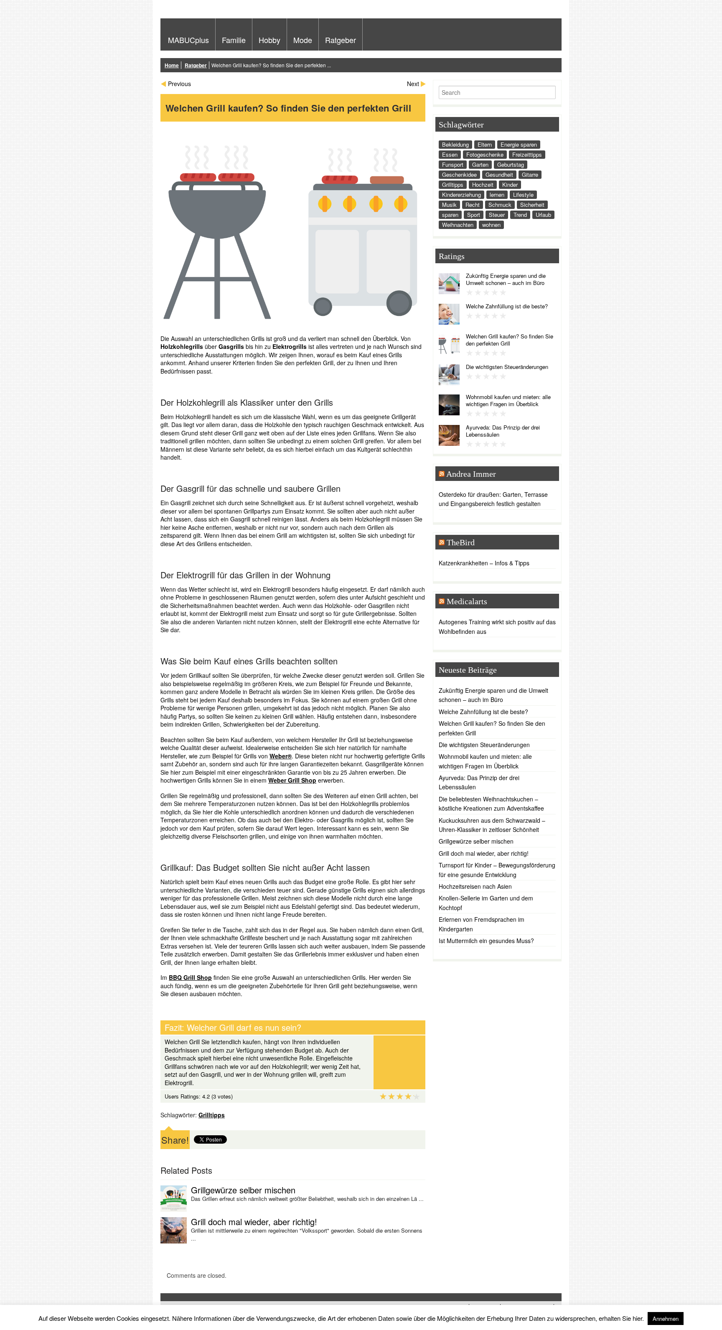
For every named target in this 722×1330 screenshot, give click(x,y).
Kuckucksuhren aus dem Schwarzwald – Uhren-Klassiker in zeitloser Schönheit (492, 825)
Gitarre (530, 174)
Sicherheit (532, 205)
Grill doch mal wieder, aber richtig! (254, 1222)
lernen (497, 194)
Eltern (485, 144)
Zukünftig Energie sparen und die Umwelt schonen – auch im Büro (506, 279)
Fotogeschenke (484, 154)
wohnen (491, 225)
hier (637, 1318)
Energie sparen (519, 144)
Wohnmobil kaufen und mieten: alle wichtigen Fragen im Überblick (508, 400)
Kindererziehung (461, 194)
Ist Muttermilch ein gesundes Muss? (486, 940)
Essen (450, 154)
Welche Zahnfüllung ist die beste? (507, 306)
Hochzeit (482, 184)
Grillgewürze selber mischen (243, 1190)
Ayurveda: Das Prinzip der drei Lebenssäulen (503, 430)
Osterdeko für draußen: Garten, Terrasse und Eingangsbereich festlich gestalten (493, 499)
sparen (450, 215)
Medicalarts (467, 601)
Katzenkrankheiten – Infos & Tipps (484, 563)
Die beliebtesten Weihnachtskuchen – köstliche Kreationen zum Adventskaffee (491, 803)
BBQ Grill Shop (190, 977)
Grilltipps (211, 1115)
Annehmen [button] (666, 1318)
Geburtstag (510, 164)
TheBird (461, 542)
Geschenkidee (459, 174)
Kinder (510, 184)
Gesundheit (499, 174)
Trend (520, 215)
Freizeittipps (527, 154)
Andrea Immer (471, 473)
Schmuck (499, 205)
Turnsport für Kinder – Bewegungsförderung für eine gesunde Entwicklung (497, 869)
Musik (449, 205)
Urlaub (543, 215)
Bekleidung (455, 144)
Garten (480, 164)
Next (413, 83)
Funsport (452, 164)
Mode (302, 39)
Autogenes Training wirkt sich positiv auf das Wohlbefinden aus (497, 626)
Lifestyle (523, 194)
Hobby (269, 39)
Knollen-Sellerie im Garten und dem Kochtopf (486, 902)
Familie (234, 39)
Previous (179, 83)
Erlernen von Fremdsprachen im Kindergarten (481, 924)
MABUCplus (188, 39)
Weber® (280, 756)
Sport (473, 215)
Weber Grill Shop (292, 780)
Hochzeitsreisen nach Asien (475, 886)
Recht (472, 205)
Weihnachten (457, 225)
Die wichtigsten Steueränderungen (507, 367)
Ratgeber (340, 39)
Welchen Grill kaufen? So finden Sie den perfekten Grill (509, 339)
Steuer (497, 215)
